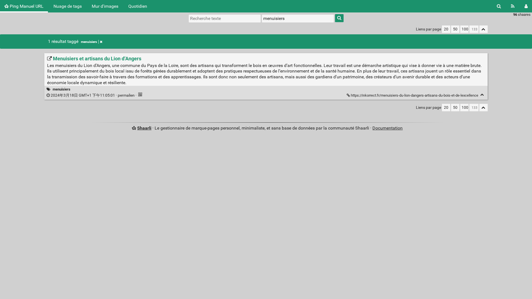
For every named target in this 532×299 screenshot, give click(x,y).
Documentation (387, 128)
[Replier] (482, 95)
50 (455, 29)
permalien (92, 95)
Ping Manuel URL (26, 6)
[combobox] (298, 18)
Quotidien (137, 6)
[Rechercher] (498, 6)
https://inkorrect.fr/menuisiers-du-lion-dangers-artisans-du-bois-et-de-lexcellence (414, 95)
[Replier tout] (483, 29)
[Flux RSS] (513, 6)
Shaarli (144, 128)
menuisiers (89, 42)
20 (446, 29)
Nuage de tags (67, 6)
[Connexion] (526, 6)
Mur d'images (105, 6)
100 (465, 29)
